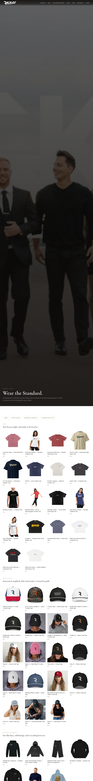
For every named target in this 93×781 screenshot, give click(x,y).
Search (43, 3)
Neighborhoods (58, 3)
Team (68, 3)
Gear (87, 3)
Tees (6, 417)
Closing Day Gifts (47, 417)
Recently (80, 3)
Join (73, 3)
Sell (49, 3)
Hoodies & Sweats (30, 417)
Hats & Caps (16, 417)
